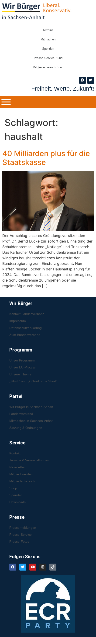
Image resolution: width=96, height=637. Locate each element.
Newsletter (17, 467)
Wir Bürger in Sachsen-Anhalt (31, 407)
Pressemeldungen (22, 527)
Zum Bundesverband (24, 335)
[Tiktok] (52, 567)
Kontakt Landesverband (27, 314)
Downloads (17, 502)
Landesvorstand (21, 414)
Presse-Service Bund (48, 58)
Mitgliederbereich (22, 481)
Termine (48, 30)
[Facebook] (82, 80)
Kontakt (15, 453)
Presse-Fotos (19, 541)
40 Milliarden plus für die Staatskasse (46, 158)
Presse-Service (20, 534)
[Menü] (6, 102)
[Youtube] (32, 567)
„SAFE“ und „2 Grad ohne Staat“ (33, 381)
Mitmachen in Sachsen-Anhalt (31, 421)
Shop (13, 488)
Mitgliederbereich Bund (48, 67)
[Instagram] (42, 567)
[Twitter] (90, 80)
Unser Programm (22, 360)
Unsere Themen (21, 374)
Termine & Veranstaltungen (29, 460)
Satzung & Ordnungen (25, 428)
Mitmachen (48, 39)
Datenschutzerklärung (25, 328)
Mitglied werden (21, 474)
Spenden (48, 48)
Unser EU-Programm (24, 367)
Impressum (17, 321)
